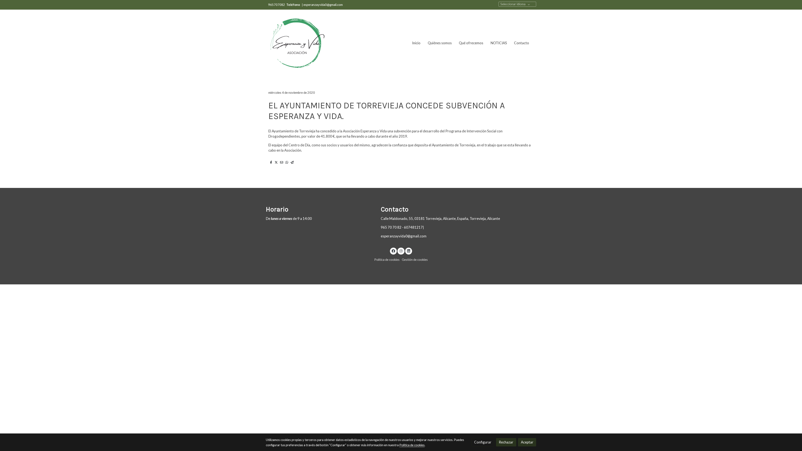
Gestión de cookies (415, 259)
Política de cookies (387, 259)
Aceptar (527, 442)
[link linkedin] (408, 250)
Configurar (482, 442)
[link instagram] (401, 250)
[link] (297, 43)
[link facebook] (393, 250)
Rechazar (506, 442)
